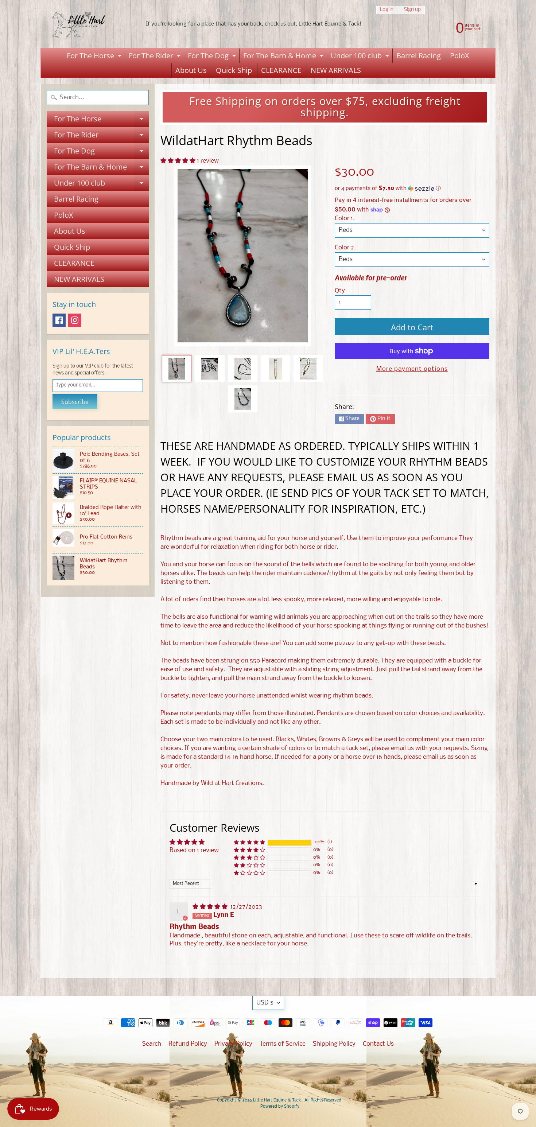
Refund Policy (187, 1044)
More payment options (412, 369)
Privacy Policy (233, 1044)
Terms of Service (283, 1044)
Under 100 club (361, 57)
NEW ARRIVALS (336, 70)
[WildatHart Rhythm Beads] (176, 368)
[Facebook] (59, 320)
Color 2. (345, 247)
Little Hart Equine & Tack (277, 1100)
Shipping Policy (334, 1044)
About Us (191, 70)
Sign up (412, 10)
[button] (178, 161)
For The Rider (155, 57)
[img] (211, 906)
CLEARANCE (281, 70)
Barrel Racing (418, 56)
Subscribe (75, 402)
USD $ (264, 1002)
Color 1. (345, 218)
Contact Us (378, 1044)
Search (151, 1044)
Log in (386, 10)
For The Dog (213, 57)
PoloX (459, 56)
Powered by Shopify (279, 1106)
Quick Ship (234, 70)
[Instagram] (74, 320)
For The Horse (95, 57)
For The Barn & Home (284, 57)
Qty (340, 290)
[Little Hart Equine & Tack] (86, 24)
